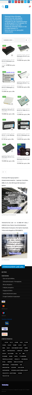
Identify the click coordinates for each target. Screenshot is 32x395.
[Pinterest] (16, 2)
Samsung (9, 361)
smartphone (5, 364)
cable (3, 350)
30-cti (11, 342)
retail (3, 361)
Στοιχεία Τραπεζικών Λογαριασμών (11, 296)
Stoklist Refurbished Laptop (9, 293)
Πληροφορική (5, 370)
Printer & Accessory (7, 359)
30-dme (16, 342)
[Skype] (25, 2)
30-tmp (26, 342)
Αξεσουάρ (13, 367)
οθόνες (20, 373)
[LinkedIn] (28, 2)
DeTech (4, 353)
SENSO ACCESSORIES (18, 361)
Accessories (4, 59)
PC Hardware (23, 356)
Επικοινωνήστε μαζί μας (13, 266)
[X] (13, 2)
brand (26, 348)
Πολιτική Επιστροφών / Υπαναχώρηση (12, 281)
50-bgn (4, 345)
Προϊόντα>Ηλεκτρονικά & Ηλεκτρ (19, 370)
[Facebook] (9, 2)
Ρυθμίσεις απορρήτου (8, 287)
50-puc (20, 345)
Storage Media (14, 364)
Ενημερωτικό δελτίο (7, 290)
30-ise (21, 342)
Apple (24, 345)
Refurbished (25, 359)
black (8, 348)
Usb (21, 364)
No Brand (4, 356)
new (24, 353)
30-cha (6, 342)
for (16, 353)
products (17, 359)
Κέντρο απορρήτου (7, 284)
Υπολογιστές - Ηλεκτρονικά (9, 373)
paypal (16, 356)
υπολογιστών (5, 376)
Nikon (14, 59)
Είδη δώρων (21, 367)
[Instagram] (22, 2)
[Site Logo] (10, 7)
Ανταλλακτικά (5, 367)
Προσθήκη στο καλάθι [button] (12, 55)
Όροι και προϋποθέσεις (9, 278)
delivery (26, 350)
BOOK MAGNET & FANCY (17, 348)
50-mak (14, 345)
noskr (10, 356)
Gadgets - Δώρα (10, 59)
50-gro (9, 345)
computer (19, 350)
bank (3, 348)
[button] (3, 7)
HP (20, 353)
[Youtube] (19, 2)
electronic (11, 353)
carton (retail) (11, 350)
